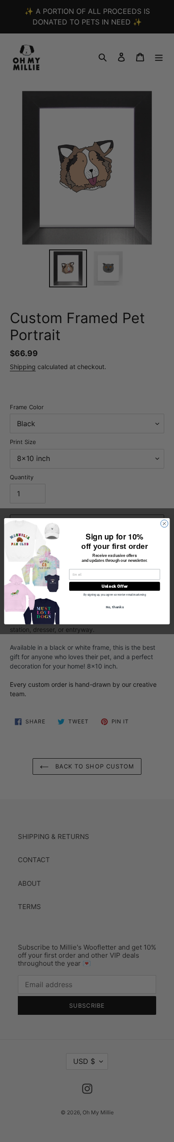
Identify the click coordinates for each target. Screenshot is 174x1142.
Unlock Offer (114, 586)
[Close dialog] (164, 523)
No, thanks (115, 606)
